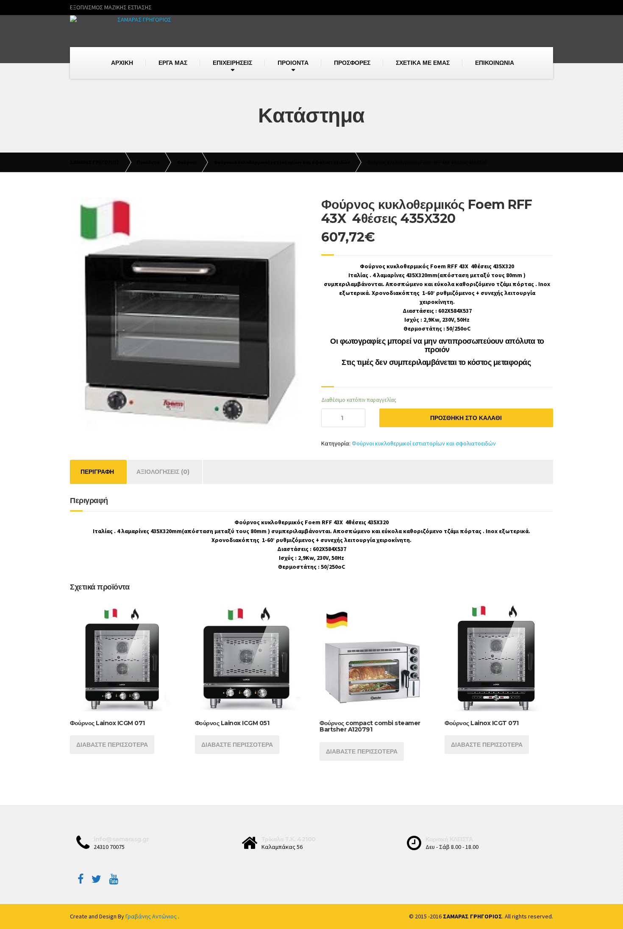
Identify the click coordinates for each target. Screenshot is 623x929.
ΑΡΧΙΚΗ (122, 63)
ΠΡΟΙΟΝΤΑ (293, 63)
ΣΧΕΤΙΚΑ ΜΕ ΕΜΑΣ (423, 63)
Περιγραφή (97, 472)
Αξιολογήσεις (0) (162, 472)
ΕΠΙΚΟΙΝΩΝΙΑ (494, 63)
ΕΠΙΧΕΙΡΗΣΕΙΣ (232, 63)
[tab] (97, 472)
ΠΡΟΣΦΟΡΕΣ (352, 63)
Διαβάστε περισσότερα (112, 744)
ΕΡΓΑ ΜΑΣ (173, 63)
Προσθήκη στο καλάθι (466, 418)
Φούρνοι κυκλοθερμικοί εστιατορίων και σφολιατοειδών (424, 443)
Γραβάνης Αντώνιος (151, 916)
